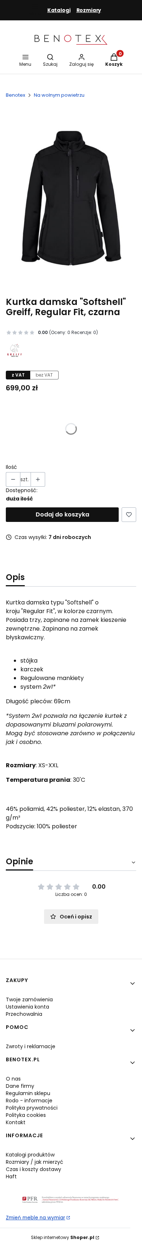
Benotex (15, 95)
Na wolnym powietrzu (59, 95)
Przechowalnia (24, 1014)
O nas (13, 1078)
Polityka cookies (26, 1115)
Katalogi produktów (30, 1154)
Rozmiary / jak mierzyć (34, 1162)
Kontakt (15, 1122)
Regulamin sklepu (28, 1093)
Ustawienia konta (27, 1006)
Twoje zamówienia (29, 999)
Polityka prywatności (32, 1107)
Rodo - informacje (29, 1100)
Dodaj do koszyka (62, 514)
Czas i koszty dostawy (33, 1169)
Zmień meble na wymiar (35, 1217)
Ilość (11, 467)
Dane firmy (20, 1086)
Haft (11, 1176)
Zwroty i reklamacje (30, 1046)
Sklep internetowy (62, 1237)
